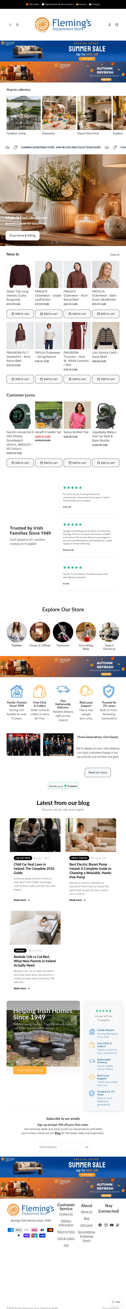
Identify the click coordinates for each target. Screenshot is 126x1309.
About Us (86, 1211)
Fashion (17, 645)
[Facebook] (100, 1225)
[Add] (57, 424)
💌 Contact (94, 4)
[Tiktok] (117, 1225)
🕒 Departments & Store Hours (57, 4)
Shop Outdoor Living (22, 235)
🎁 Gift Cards (32, 4)
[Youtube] (112, 1225)
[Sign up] (86, 1147)
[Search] (17, 24)
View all (114, 254)
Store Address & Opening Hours (86, 1236)
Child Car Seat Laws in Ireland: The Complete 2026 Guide (34, 868)
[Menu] (10, 24)
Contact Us (66, 1214)
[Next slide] (115, 115)
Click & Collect (66, 1238)
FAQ (66, 1245)
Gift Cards (86, 1225)
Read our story (98, 772)
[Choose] (29, 283)
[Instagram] (106, 1225)
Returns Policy (66, 1232)
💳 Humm (81, 4)
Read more (20, 900)
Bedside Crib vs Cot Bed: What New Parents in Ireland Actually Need (35, 961)
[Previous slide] (5, 200)
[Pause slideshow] (52, 242)
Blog (86, 1218)
